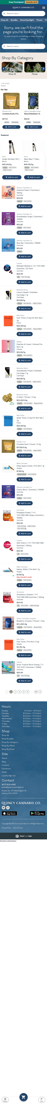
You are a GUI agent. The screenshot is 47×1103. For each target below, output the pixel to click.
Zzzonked (20, 510)
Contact (5, 765)
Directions (6, 768)
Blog (4, 762)
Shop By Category (10, 742)
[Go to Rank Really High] (23, 836)
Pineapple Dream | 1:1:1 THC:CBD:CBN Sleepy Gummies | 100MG (30, 515)
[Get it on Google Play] (37, 813)
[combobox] (25, 13)
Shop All (12, 74)
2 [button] (15, 692)
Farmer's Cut (21, 442)
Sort (41, 1101)
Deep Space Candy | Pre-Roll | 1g (30, 466)
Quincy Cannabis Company (26, 618)
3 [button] (19, 692)
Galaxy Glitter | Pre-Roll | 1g (28, 569)
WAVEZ (19, 342)
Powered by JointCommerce (8, 840)
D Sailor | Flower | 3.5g (26, 397)
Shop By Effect (8, 746)
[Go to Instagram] (8, 807)
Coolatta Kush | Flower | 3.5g (29, 444)
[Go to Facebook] (3, 807)
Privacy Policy (6, 828)
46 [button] (36, 692)
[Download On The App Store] (9, 813)
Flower (35, 74)
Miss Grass (20, 315)
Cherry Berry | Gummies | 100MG (30, 490)
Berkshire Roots (22, 290)
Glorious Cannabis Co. (24, 188)
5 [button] (27, 692)
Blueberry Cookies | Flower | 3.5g (30, 621)
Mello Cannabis (22, 463)
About (4, 758)
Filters (5, 1101)
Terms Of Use (18, 828)
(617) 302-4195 (9, 784)
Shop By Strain (8, 749)
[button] (43, 7)
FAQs (4, 772)
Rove (4, 156)
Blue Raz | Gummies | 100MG (28, 243)
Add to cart (13, 177)
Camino (19, 263)
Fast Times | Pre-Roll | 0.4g (28, 642)
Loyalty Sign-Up (9, 775)
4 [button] (23, 692)
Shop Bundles (8, 739)
